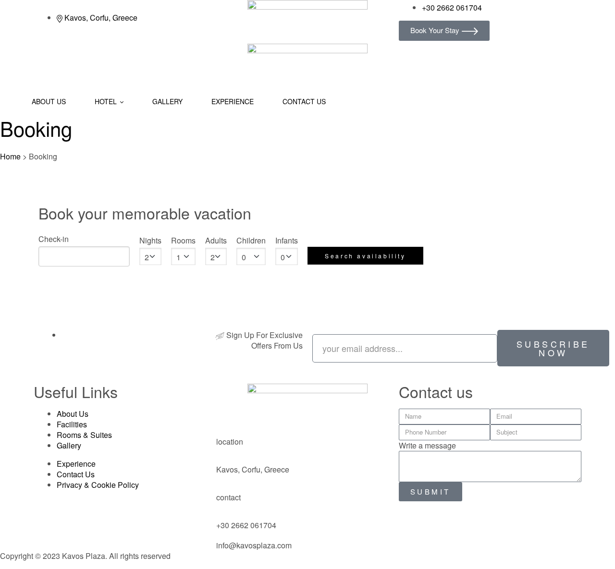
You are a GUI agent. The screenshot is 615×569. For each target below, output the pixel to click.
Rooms (183, 240)
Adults (216, 240)
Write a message (427, 445)
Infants (286, 240)
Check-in (53, 239)
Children (251, 240)
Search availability (365, 256)
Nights (150, 240)
